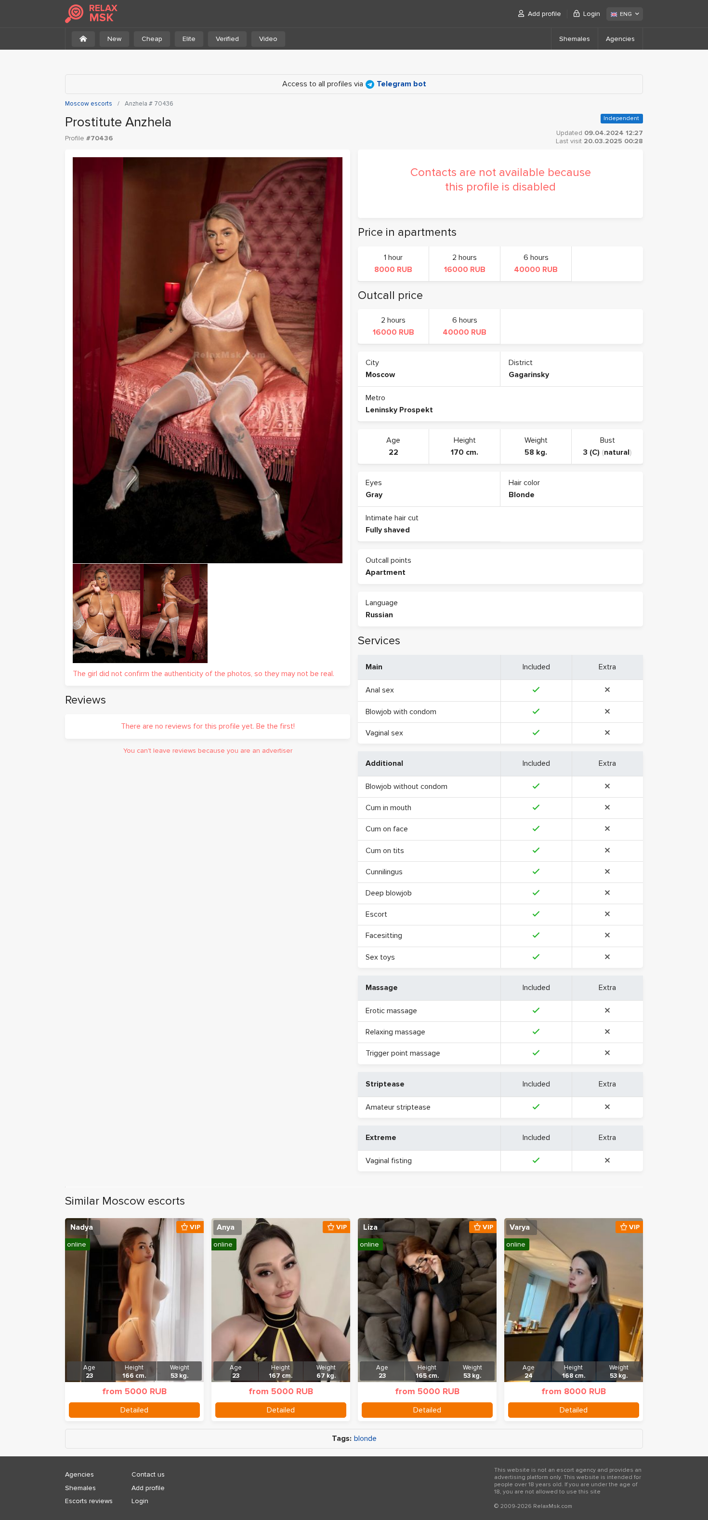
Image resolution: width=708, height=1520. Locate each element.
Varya (520, 1227)
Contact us (148, 1474)
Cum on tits (385, 850)
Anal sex (380, 690)
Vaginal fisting (389, 1161)
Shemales (574, 39)
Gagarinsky (529, 375)
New (114, 39)
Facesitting (384, 935)
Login (591, 14)
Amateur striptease (398, 1107)
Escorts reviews (89, 1501)
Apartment (386, 572)
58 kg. (535, 452)
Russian (379, 615)
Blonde (522, 495)
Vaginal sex (384, 733)
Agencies (620, 39)
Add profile (544, 14)
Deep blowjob (389, 893)
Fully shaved (388, 530)
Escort (376, 914)
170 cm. (464, 452)
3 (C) (591, 452)
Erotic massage (391, 1011)
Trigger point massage (403, 1053)
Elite (189, 39)
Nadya (81, 1227)
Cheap (152, 39)
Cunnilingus (384, 872)
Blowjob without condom (406, 786)
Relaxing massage (395, 1032)
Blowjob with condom (401, 712)
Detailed (134, 1410)
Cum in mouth (388, 808)
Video (268, 39)
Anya (226, 1227)
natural (616, 452)
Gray (374, 495)
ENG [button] (626, 14)
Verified (227, 39)
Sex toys (380, 957)
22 (393, 452)
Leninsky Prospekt (399, 410)
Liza (370, 1227)
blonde (365, 1438)
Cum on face (387, 829)
